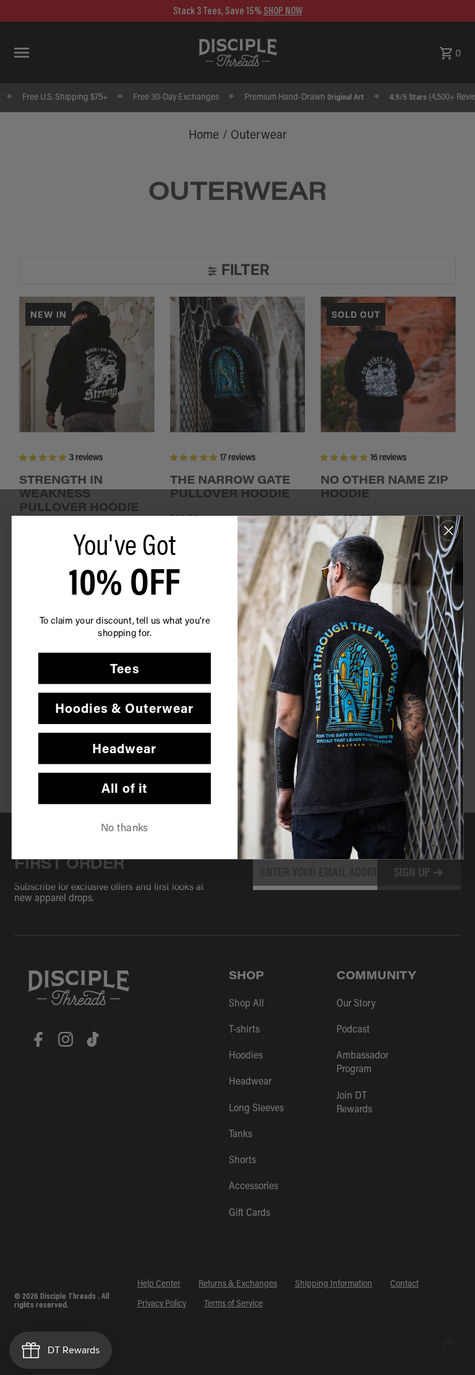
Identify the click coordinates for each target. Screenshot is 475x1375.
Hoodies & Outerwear (124, 708)
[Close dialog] (449, 530)
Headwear (124, 748)
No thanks (124, 827)
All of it (124, 788)
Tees (124, 668)
